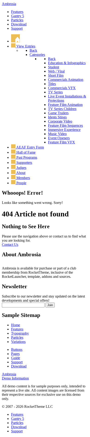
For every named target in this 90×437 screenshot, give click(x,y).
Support (17, 28)
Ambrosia (9, 4)
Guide (15, 358)
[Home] (15, 41)
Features (17, 12)
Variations (18, 342)
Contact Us (10, 245)
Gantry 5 (17, 16)
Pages (15, 354)
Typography (20, 333)
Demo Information (15, 378)
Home (15, 325)
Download (19, 24)
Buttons (16, 350)
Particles (17, 20)
